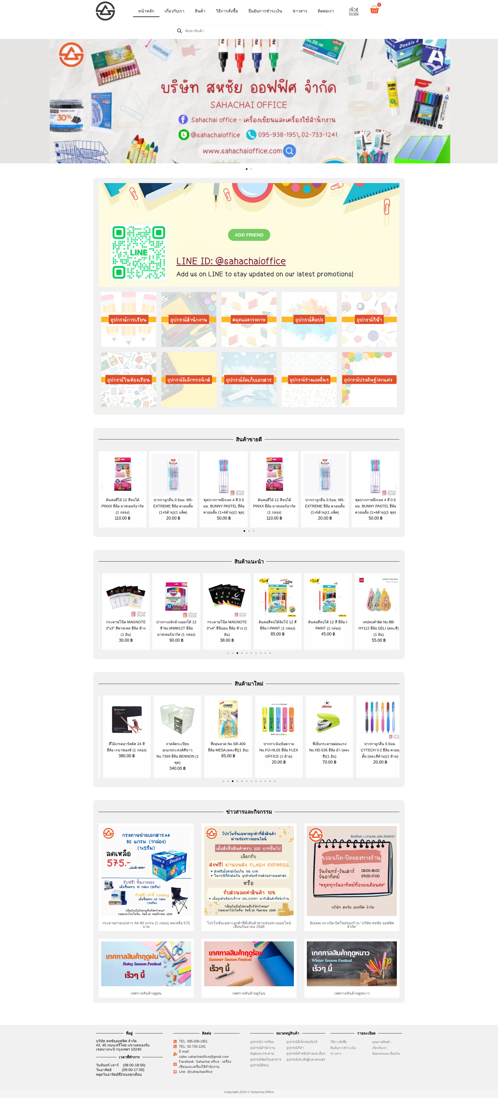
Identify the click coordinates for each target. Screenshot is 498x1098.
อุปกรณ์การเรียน (262, 1042)
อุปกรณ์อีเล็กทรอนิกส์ (301, 1042)
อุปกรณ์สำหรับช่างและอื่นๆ (305, 1053)
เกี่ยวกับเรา (174, 11)
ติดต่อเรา (326, 11)
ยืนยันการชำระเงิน (265, 11)
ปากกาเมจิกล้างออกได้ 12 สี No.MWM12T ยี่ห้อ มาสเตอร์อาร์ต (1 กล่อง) (173, 628)
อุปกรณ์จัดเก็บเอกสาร (265, 1059)
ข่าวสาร (300, 11)
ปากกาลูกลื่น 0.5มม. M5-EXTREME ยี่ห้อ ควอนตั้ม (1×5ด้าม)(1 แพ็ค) (173, 506)
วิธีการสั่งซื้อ (227, 11)
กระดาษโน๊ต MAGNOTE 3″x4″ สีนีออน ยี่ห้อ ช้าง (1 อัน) (223, 628)
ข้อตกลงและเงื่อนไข (387, 1053)
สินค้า (200, 11)
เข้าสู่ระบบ (353, 11)
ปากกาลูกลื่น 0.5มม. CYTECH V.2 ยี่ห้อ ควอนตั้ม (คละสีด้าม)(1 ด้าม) (375, 750)
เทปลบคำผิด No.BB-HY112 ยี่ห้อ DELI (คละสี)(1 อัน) (375, 628)
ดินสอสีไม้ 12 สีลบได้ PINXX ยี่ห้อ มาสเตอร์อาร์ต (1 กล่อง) (122, 506)
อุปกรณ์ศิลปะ (259, 1065)
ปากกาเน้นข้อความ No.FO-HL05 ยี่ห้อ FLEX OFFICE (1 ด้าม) (274, 750)
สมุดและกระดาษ (262, 1053)
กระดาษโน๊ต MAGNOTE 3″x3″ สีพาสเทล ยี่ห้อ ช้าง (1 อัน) (122, 628)
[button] (6, 102)
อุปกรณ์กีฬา (295, 1048)
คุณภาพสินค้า (381, 1042)
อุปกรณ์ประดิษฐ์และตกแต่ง (305, 1059)
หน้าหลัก (146, 11)
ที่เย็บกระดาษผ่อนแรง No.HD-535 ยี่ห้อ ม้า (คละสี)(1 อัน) (325, 750)
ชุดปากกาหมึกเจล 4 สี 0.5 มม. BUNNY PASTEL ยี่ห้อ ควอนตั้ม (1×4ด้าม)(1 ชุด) (223, 506)
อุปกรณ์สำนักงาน (262, 1048)
